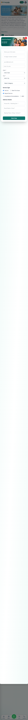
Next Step (14, 118)
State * (4, 70)
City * (4, 75)
